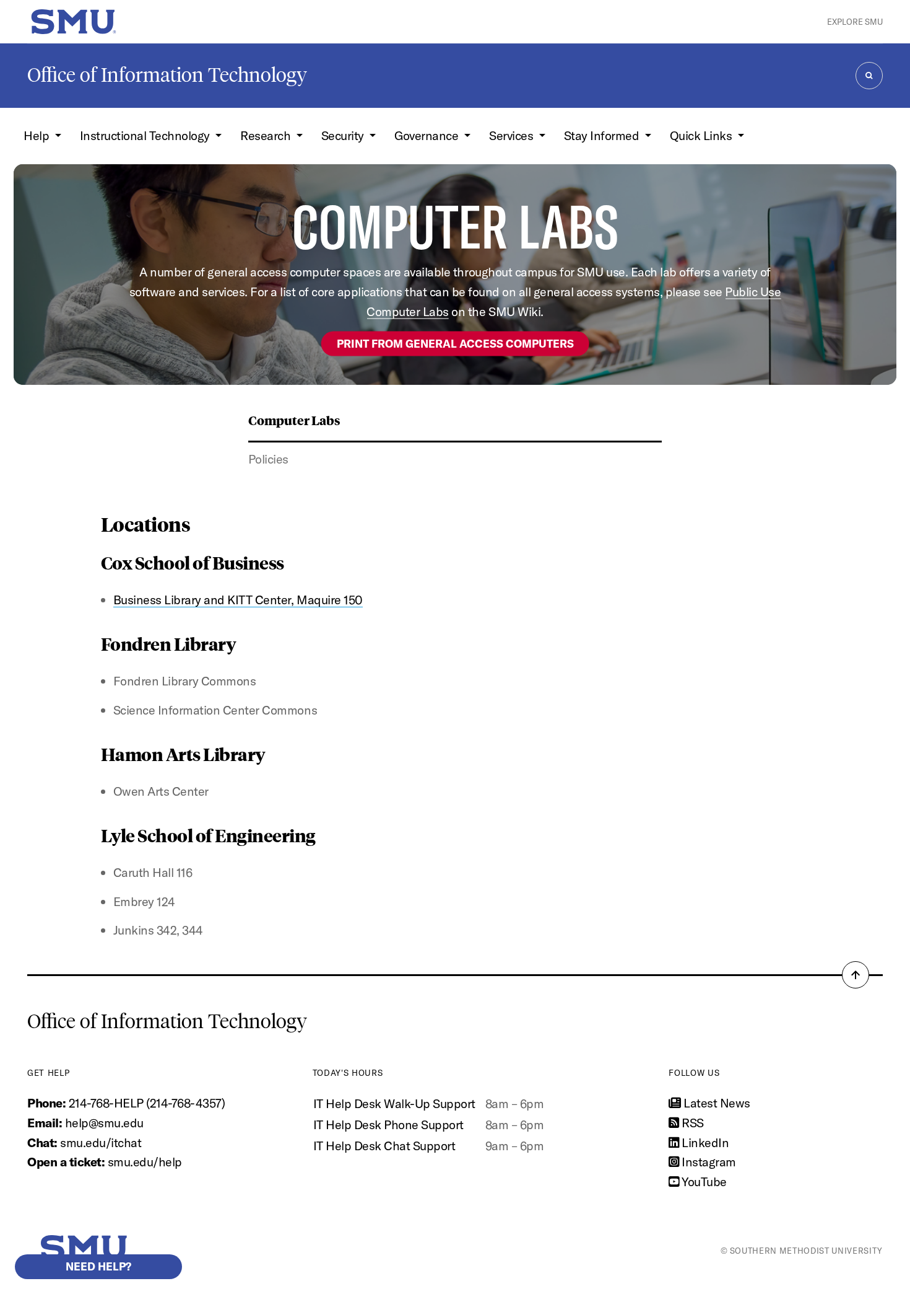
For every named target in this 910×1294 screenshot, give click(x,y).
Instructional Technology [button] (146, 135)
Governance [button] (427, 135)
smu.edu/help (145, 1161)
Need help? (98, 1266)
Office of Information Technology (167, 75)
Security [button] (344, 135)
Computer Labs (294, 420)
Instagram (707, 1161)
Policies (268, 459)
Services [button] (512, 135)
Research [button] (266, 135)
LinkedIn (704, 1142)
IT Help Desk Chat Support (384, 1145)
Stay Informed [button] (603, 135)
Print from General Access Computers (455, 343)
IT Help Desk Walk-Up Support (394, 1103)
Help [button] (38, 135)
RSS (691, 1122)
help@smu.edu (104, 1122)
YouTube (703, 1181)
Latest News (715, 1103)
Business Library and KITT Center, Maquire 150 (238, 599)
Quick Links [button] (702, 135)
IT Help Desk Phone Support (388, 1124)
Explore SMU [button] (855, 22)
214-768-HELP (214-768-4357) (147, 1103)
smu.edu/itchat (100, 1142)
